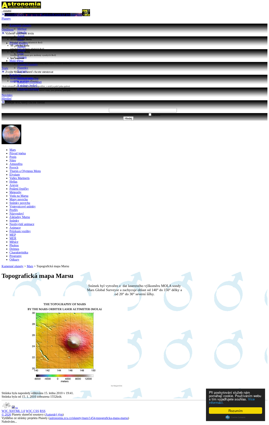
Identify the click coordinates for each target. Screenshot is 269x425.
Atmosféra (15, 164)
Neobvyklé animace (21, 224)
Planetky (22, 67)
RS (16, 408)
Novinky (7, 95)
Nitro (12, 160)
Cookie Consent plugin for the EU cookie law (235, 417)
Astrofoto (76, 14)
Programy (15, 256)
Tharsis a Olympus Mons (25, 171)
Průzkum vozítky (20, 231)
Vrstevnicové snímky (22, 206)
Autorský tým (54, 414)
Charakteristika (18, 252)
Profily (13, 210)
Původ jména (17, 153)
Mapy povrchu (18, 199)
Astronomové (32, 14)
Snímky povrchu (19, 203)
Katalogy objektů (28, 89)
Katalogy (46, 14)
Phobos (14, 245)
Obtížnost (8, 29)
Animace (15, 227)
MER (12, 238)
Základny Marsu (19, 217)
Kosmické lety (61, 14)
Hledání (6, 98)
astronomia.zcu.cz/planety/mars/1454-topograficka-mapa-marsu (88, 418)
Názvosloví (16, 213)
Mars (12, 149)
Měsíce (13, 241)
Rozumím (235, 410)
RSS (42, 411)
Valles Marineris (19, 178)
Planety (6, 18)
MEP (12, 234)
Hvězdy (19, 14)
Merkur (22, 28)
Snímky (14, 220)
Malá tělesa (16, 60)
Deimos (14, 249)
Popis (12, 157)
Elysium (14, 174)
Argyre (13, 185)
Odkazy (14, 259)
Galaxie (9, 14)
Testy (5, 68)
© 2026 (6, 414)
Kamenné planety (20, 25)
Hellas (13, 181)
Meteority (15, 192)
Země (20, 36)
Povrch (13, 167)
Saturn (21, 50)
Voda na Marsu (18, 195)
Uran (20, 53)
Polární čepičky (19, 188)
